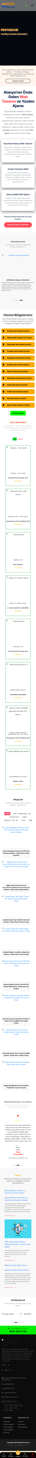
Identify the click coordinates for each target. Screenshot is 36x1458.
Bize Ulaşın (7, 1432)
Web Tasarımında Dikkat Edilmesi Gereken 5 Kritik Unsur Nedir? (18, 1244)
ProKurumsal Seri (18, 647)
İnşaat (23, 820)
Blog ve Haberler (23, 1427)
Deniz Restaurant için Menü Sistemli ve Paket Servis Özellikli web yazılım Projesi (16, 1021)
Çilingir (24, 817)
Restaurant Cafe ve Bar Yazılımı (18, 517)
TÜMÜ (7, 814)
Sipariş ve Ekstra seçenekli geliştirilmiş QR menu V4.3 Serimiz (18, 733)
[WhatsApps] (10, 1370)
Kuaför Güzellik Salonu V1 (18, 690)
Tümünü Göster (18, 413)
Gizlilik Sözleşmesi (9, 1424)
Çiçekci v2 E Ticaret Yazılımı (17, 603)
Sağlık (30, 820)
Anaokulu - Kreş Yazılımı (18, 473)
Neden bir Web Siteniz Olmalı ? (17, 1270)
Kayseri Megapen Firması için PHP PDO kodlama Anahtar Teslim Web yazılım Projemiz (16, 853)
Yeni (14, 439)
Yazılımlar (20, 1421)
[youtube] (6, 1370)
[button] (15, 300)
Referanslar (21, 1424)
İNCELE (19, 464)
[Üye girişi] (27, 5)
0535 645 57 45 (8, 1388)
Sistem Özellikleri (8, 1430)
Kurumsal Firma (14, 817)
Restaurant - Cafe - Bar (11, 820)
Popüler (20, 439)
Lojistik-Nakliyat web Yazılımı (18, 777)
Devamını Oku (9, 1215)
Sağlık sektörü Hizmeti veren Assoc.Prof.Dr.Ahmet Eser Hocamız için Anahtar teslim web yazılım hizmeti (16, 887)
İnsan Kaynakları (8, 1427)
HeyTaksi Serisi (17, 560)
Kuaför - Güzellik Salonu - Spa (22, 814)
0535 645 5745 (18, 1331)
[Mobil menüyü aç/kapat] (32, 5)
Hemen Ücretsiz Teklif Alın (18, 225)
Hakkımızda (7, 1421)
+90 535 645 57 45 (10, 1393)
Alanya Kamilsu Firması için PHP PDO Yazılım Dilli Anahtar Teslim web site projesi (16, 986)
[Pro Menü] (18, 1452)
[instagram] (3, 1370)
